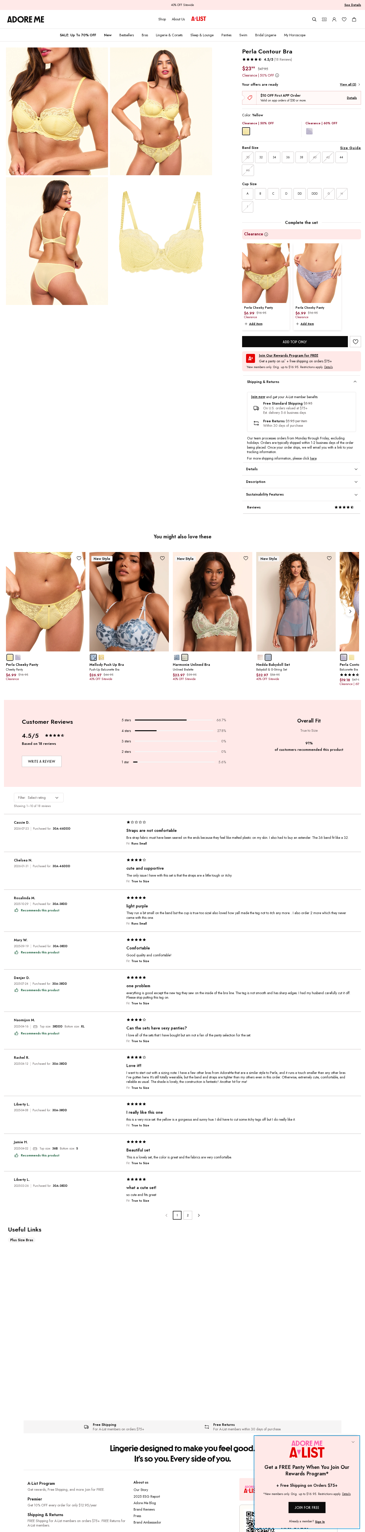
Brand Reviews (144, 1509)
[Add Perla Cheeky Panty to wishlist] (79, 558)
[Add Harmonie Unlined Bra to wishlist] (246, 558)
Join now (258, 396)
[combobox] (39, 797)
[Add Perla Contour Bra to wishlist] (355, 341)
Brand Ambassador (147, 1522)
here (313, 458)
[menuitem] (78, 35)
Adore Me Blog (145, 1502)
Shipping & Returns (45, 1515)
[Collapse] (353, 1442)
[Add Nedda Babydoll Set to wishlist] (329, 558)
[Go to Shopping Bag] (354, 19)
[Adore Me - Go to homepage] (25, 19)
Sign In (320, 1522)
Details (352, 98)
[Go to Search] (314, 19)
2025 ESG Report (147, 1496)
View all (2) (348, 84)
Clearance (253, 234)
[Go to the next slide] (350, 611)
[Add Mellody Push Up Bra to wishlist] (162, 558)
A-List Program (41, 1483)
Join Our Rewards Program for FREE (288, 355)
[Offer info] (277, 75)
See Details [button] (352, 5)
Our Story (141, 1489)
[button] (267, 59)
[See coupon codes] (324, 19)
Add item (255, 324)
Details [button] (328, 367)
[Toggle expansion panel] (355, 382)
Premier (35, 1499)
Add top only (295, 342)
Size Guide (350, 147)
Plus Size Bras (21, 1239)
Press (137, 1515)
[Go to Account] (334, 19)
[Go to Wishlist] (344, 19)
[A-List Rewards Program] (199, 19)
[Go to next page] (198, 1215)
